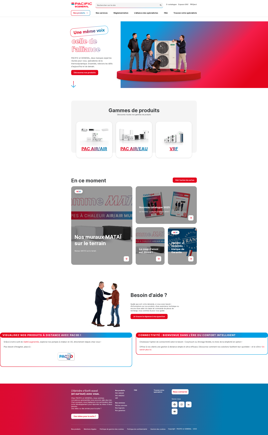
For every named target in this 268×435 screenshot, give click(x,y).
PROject (193, 4)
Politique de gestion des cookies (112, 429)
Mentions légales (90, 429)
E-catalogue (171, 4)
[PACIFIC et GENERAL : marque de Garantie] (190, 258)
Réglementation (121, 13)
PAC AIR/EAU (134, 148)
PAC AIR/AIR (94, 148)
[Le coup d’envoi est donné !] (158, 258)
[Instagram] (181, 404)
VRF (174, 148)
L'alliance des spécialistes (146, 13)
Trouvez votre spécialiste (185, 13)
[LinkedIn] (188, 404)
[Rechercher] (161, 5)
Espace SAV (183, 4)
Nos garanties (120, 410)
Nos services (102, 13)
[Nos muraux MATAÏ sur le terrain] (126, 258)
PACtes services (121, 405)
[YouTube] (174, 411)
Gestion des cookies (158, 429)
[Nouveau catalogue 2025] (190, 217)
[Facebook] (174, 404)
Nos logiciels (120, 408)
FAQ (166, 13)
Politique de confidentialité (137, 429)
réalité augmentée (31, 342)
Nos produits (76, 429)
